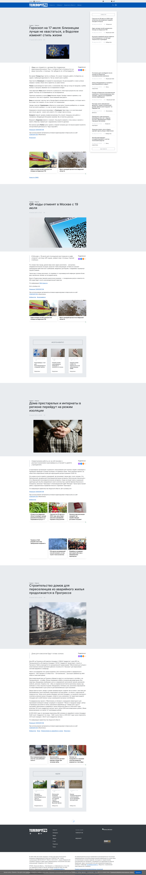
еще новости (103, 149)
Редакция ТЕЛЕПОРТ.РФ (36, 129)
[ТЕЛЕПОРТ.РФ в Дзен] (112, 1)
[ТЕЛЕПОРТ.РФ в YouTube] (116, 1)
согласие (28, 872)
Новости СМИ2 (34, 177)
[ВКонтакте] (81, 70)
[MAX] (79, 70)
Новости (52, 5)
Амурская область (69, 5)
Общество (33, 297)
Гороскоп (33, 137)
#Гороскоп (109, 24)
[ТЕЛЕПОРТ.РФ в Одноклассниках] (110, 1)
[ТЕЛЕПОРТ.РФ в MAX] (103, 1)
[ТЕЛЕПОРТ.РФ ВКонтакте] (107, 1)
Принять (138, 872)
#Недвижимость (38, 805)
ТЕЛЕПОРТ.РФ (33, 134)
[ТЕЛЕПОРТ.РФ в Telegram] (105, 1)
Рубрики (59, 5)
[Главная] (38, 5)
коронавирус (42, 297)
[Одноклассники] (83, 70)
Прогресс (67, 731)
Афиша (79, 5)
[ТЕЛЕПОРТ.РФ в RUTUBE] (114, 1)
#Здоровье (37, 371)
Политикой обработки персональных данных (122, 872)
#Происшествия (110, 32)
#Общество (55, 805)
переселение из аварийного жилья (52, 731)
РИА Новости (43, 283)
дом (39, 731)
